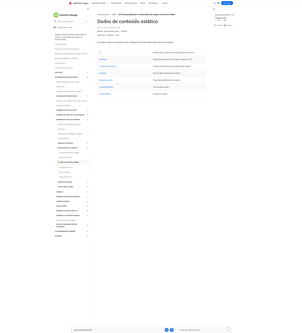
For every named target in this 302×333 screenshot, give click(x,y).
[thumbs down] (172, 330)
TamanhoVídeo (105, 94)
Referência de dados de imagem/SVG (68, 196)
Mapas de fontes (64, 172)
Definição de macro (62, 201)
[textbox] (71, 21)
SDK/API (124, 31)
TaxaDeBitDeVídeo (106, 87)
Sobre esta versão (60, 44)
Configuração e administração (66, 96)
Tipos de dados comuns (65, 187)
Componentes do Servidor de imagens (68, 91)
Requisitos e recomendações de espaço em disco (71, 54)
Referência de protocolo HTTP (66, 110)
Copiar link (229, 25)
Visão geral (61, 129)
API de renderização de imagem (65, 231)
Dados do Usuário (106, 80)
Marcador (219, 25)
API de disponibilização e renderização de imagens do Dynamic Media (147, 14)
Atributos (59, 192)
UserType (102, 73)
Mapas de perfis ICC (65, 177)
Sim (219, 20)
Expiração (103, 59)
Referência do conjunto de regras (68, 215)
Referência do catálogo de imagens (68, 119)
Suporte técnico (60, 63)
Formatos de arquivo (65, 182)
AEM (113, 14)
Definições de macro (66, 167)
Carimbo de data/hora (107, 66)
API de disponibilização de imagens (66, 77)
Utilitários (58, 236)
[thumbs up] (167, 330)
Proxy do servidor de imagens (66, 220)
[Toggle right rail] (213, 9)
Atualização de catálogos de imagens (70, 134)
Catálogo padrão (63, 138)
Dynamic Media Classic (111, 31)
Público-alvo (60, 87)
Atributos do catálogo (65, 143)
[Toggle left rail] (88, 9)
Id (100, 52)
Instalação (58, 72)
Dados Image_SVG (65, 157)
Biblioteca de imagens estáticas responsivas (66, 225)
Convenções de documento (64, 68)
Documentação (103, 14)
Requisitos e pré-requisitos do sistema (67, 49)
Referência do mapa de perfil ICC (67, 211)
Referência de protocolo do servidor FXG (70, 115)
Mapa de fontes (61, 206)
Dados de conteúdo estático (69, 162)
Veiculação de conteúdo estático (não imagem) (71, 101)
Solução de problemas (63, 105)
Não (225, 20)
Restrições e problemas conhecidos (66, 58)
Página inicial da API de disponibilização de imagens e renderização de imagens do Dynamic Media (70, 37)
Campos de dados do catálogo (68, 148)
